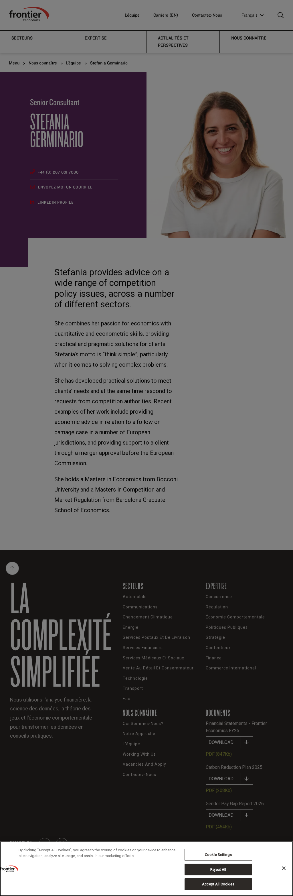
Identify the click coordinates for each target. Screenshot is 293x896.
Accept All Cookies (218, 884)
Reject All (218, 869)
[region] (146, 869)
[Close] (284, 868)
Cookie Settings (218, 854)
